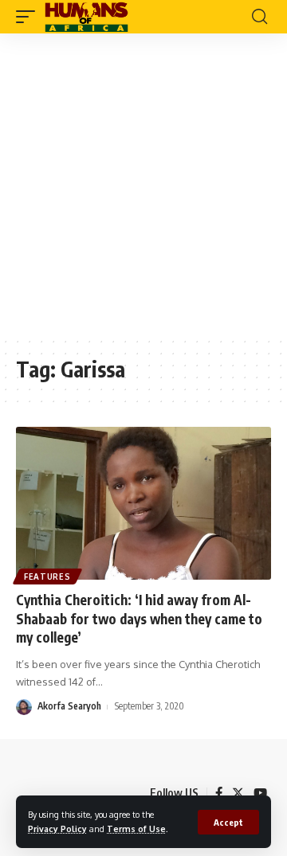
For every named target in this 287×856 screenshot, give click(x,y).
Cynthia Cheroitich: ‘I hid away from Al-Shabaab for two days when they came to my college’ (139, 619)
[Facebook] (218, 793)
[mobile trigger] (29, 16)
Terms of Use (136, 828)
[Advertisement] (143, 184)
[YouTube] (260, 793)
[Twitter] (238, 793)
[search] (259, 16)
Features (47, 576)
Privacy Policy (57, 828)
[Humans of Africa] (86, 16)
